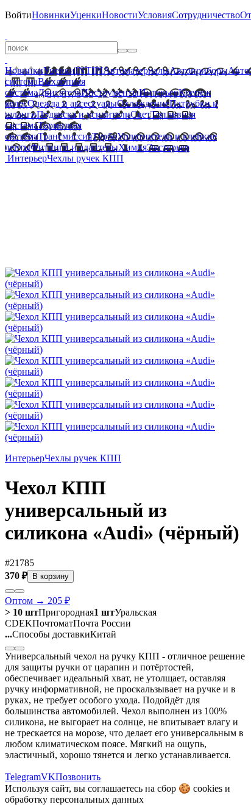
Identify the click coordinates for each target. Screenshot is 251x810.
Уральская (125, 612)
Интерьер (159, 92)
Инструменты (110, 92)
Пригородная (49, 612)
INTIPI (89, 70)
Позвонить (78, 777)
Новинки (51, 15)
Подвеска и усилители (83, 114)
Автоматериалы (136, 70)
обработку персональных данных (74, 799)
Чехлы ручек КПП (85, 158)
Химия (132, 147)
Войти (18, 15)
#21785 (19, 563)
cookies (207, 788)
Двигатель (59, 92)
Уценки (86, 15)
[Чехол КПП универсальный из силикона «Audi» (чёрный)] (125, 284)
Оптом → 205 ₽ (37, 600)
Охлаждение (143, 103)
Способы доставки (47, 634)
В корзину (50, 576)
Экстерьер (168, 147)
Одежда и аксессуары (72, 103)
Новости (120, 15)
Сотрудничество (206, 15)
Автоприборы (198, 70)
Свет (140, 114)
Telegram (23, 777)
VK (48, 777)
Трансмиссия (65, 136)
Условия (155, 15)
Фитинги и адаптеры (74, 147)
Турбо (104, 136)
